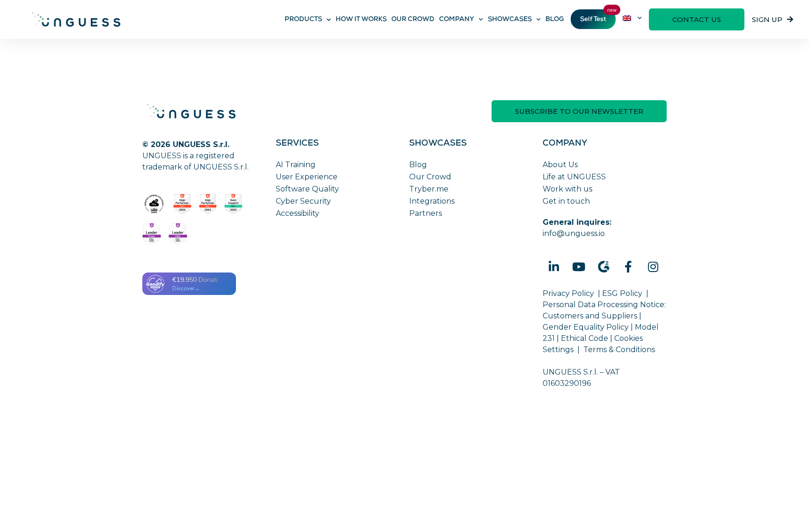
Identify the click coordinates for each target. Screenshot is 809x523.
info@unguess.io (574, 233)
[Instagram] (653, 267)
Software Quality (307, 188)
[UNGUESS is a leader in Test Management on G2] (208, 204)
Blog (418, 164)
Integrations (432, 201)
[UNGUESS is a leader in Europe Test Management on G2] (151, 233)
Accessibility (297, 213)
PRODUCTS (303, 19)
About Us (560, 164)
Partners (425, 213)
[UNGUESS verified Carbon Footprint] (154, 204)
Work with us (567, 188)
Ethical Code (584, 338)
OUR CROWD (412, 19)
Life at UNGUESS (574, 176)
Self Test (593, 19)
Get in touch (566, 201)
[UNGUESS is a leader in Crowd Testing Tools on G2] (182, 204)
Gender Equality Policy (586, 327)
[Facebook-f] (628, 267)
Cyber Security (303, 201)
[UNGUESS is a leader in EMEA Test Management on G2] (178, 233)
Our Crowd (430, 176)
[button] (696, 19)
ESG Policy (622, 293)
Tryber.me (429, 188)
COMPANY (456, 19)
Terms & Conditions (619, 349)
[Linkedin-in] (554, 267)
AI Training (296, 164)
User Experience (307, 176)
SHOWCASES (510, 19)
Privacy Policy (568, 293)
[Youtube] (578, 267)
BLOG (554, 19)
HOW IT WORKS (361, 19)
